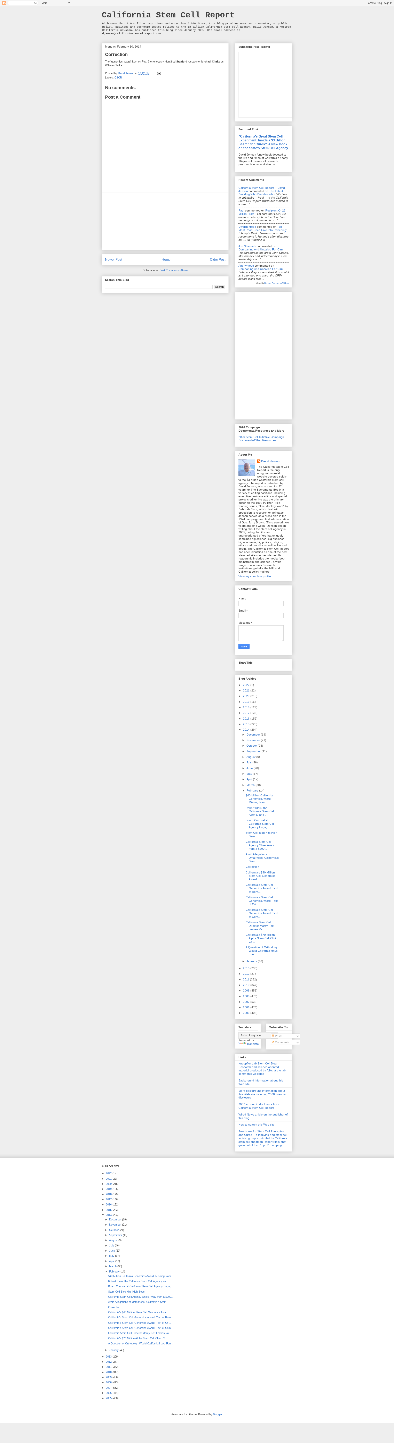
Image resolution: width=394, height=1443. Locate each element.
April (249, 779)
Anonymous (246, 265)
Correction (252, 866)
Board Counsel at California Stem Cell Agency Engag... (260, 824)
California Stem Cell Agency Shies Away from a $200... (260, 845)
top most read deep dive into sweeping (262, 228)
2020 (246, 696)
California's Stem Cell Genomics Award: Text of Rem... (262, 888)
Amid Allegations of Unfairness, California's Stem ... (262, 858)
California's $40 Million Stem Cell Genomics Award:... (260, 876)
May (249, 773)
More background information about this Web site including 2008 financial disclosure (262, 1094)
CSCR (118, 77)
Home (166, 259)
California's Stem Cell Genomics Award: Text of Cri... (262, 901)
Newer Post (113, 259)
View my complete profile (254, 576)
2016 (246, 718)
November (253, 740)
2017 (246, 712)
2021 (246, 690)
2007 (246, 1001)
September (254, 751)
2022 (246, 685)
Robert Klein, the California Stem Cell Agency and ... (260, 811)
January (252, 961)
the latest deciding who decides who (260, 192)
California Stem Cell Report (168, 15)
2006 (246, 1007)
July (249, 762)
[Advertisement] (165, 221)
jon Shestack (247, 246)
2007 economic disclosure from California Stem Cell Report (258, 1106)
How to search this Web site (256, 1124)
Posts (278, 1036)
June (250, 768)
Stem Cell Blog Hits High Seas (126, 1291)
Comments (281, 1042)
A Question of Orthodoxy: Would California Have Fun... (262, 951)
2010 (246, 985)
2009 (246, 990)
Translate (253, 1043)
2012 (246, 973)
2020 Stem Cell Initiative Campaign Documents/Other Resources (261, 438)
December (253, 734)
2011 (246, 979)
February (252, 790)
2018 (246, 707)
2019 (246, 701)
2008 (246, 996)
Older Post (217, 259)
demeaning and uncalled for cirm (261, 249)
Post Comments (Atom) (173, 270)
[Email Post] (159, 73)
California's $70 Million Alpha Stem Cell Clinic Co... (261, 938)
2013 (246, 968)
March (250, 785)
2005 (246, 1012)
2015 (246, 724)
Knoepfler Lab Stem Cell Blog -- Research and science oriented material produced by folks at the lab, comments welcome (262, 1068)
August (251, 756)
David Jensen (270, 461)
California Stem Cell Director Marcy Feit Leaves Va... (260, 926)
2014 (246, 729)
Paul (241, 210)
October (252, 745)
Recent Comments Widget (276, 283)
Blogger (217, 1414)
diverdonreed (247, 226)
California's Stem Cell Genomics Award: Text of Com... (262, 913)
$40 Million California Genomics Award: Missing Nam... (259, 799)
